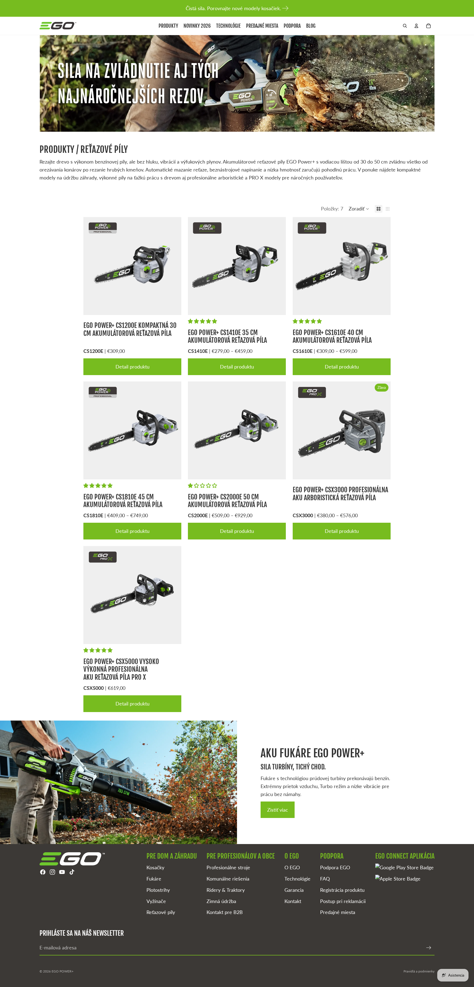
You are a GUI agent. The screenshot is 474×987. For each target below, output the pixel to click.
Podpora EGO (335, 867)
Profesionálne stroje (228, 867)
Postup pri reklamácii (343, 901)
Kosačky (155, 867)
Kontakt (292, 901)
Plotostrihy (158, 890)
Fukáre (153, 879)
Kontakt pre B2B (225, 912)
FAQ (325, 879)
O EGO (292, 867)
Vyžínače (156, 901)
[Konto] (416, 26)
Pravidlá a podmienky (419, 971)
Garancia (294, 890)
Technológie (297, 879)
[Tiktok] (72, 872)
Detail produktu (132, 366)
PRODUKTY (58, 149)
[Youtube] (62, 872)
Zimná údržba (221, 901)
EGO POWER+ (63, 971)
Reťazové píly (160, 912)
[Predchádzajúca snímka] (91, 266)
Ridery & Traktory (226, 890)
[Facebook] (43, 872)
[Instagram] (52, 872)
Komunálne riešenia (228, 879)
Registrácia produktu (342, 890)
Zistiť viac (277, 810)
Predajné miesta (337, 912)
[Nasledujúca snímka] (173, 266)
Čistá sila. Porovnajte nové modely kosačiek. (233, 8)
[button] (359, 209)
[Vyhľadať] (405, 26)
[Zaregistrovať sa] (429, 948)
